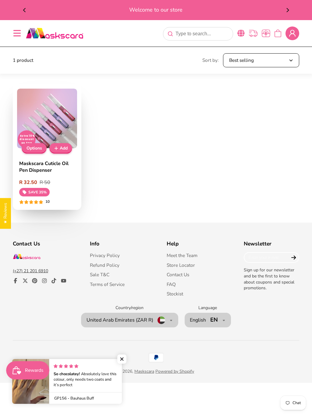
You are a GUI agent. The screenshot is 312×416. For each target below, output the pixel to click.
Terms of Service (107, 284)
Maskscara (144, 371)
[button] (121, 359)
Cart (278, 33)
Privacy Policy (105, 255)
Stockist (175, 294)
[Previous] (24, 10)
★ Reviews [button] (5, 213)
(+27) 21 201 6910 (30, 271)
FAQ (171, 284)
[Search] (170, 33)
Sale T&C (99, 274)
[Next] (287, 10)
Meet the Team (182, 255)
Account (292, 33)
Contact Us (178, 274)
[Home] (54, 33)
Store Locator (181, 265)
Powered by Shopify (174, 371)
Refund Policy (104, 265)
